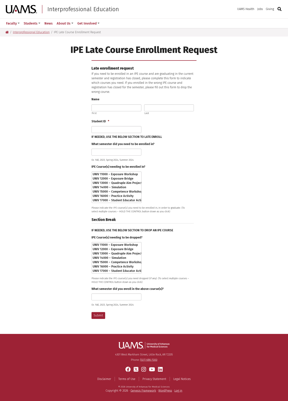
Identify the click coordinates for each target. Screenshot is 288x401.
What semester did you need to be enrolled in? (123, 144)
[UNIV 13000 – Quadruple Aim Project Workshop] (116, 183)
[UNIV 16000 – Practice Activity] (116, 196)
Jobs (260, 9)
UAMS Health (245, 9)
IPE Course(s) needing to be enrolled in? (118, 167)
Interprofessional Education (83, 9)
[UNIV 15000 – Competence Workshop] (116, 191)
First (94, 113)
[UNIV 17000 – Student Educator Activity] (116, 200)
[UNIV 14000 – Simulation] (116, 187)
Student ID (100, 121)
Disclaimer (104, 379)
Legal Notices (182, 379)
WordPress (165, 390)
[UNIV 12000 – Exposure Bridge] (116, 178)
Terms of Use (126, 379)
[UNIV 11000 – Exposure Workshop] (116, 174)
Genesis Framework (143, 390)
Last (146, 113)
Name (95, 99)
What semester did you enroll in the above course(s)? (128, 289)
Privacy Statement (154, 379)
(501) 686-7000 (148, 359)
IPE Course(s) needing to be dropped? (117, 237)
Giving (270, 9)
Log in (178, 390)
